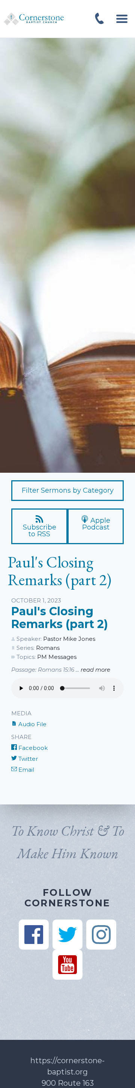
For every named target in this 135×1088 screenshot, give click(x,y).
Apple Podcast (96, 523)
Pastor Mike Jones (69, 638)
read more (95, 669)
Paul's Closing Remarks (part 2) (59, 617)
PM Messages (56, 656)
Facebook (32, 747)
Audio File (31, 724)
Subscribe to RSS (39, 530)
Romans (48, 647)
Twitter (27, 758)
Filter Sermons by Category (68, 490)
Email (25, 769)
